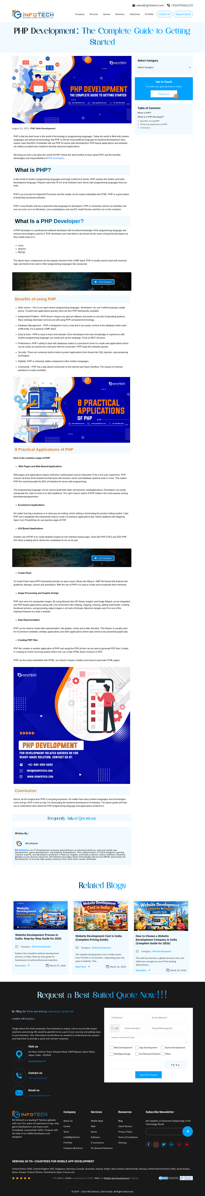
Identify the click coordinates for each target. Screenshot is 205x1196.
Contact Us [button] (163, 93)
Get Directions (35, 1061)
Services (94, 14)
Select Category (146, 67)
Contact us (164, 14)
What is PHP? (144, 112)
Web (93, 1126)
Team (66, 1131)
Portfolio (149, 14)
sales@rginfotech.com (39, 1095)
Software (95, 1137)
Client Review (125, 1126)
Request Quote (183, 14)
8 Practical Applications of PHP (153, 124)
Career (66, 1126)
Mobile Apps (97, 1120)
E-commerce (97, 1142)
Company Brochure (73, 1148)
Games (106, 14)
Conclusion (145, 127)
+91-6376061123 (37, 1078)
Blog (120, 1120)
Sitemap (122, 1142)
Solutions (120, 14)
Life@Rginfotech (71, 1137)
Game (94, 1131)
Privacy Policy (125, 1131)
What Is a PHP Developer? (151, 116)
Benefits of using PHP (149, 121)
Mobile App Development (116, 1178)
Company (80, 14)
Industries (135, 14)
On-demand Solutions (102, 1148)
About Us (68, 1120)
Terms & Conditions (128, 1137)
